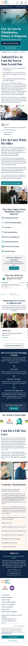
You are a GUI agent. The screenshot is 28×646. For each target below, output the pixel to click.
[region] (13, 634)
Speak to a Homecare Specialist (11, 43)
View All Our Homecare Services (14, 345)
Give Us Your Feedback (8, 604)
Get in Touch (14, 268)
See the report (7, 134)
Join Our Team (6, 599)
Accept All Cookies (13, 637)
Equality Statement (7, 597)
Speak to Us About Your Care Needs (12, 183)
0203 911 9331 (15, 573)
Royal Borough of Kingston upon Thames (13, 498)
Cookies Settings (13, 640)
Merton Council (10, 497)
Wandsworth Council (19, 497)
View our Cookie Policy (6, 633)
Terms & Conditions (7, 607)
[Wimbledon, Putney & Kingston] (5, 2)
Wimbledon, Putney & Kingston (10, 52)
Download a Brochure (10, 48)
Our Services (16, 52)
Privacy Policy (6, 609)
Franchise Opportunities (9, 602)
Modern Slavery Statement (9, 611)
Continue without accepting (19, 625)
